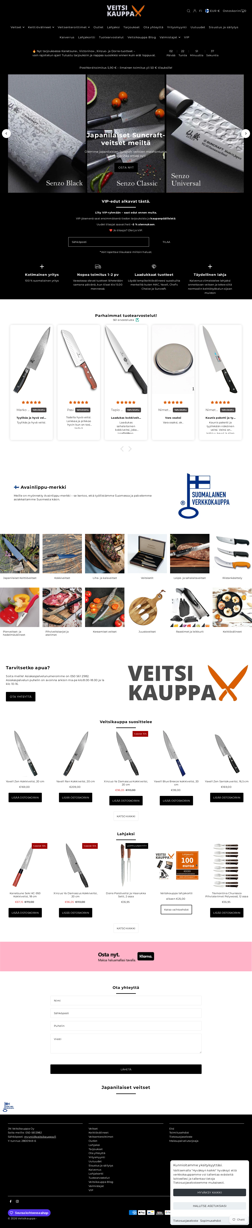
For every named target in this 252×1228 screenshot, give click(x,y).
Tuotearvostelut (99, 1177)
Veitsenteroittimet (101, 1136)
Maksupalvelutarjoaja (184, 1140)
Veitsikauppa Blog (101, 1181)
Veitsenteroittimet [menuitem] (72, 27)
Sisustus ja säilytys (101, 1165)
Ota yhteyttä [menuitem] (154, 27)
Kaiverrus (95, 1169)
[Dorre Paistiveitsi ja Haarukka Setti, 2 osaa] (126, 865)
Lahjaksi (126, 834)
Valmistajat (96, 1186)
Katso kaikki (126, 816)
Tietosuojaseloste (185, 1220)
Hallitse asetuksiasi (210, 1206)
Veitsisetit (147, 577)
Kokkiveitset (62, 577)
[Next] (245, 133)
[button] (123, 449)
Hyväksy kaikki (209, 1192)
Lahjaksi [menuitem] (113, 27)
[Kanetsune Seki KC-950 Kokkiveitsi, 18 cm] (25, 865)
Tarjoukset (96, 1149)
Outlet (93, 1140)
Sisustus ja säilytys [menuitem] (223, 27)
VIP (91, 1190)
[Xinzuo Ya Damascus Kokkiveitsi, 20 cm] (126, 753)
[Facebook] (10, 1201)
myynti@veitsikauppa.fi (40, 1136)
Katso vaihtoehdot (176, 909)
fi (200, 11)
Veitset (93, 1128)
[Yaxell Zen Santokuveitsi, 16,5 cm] (227, 753)
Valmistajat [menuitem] (169, 37)
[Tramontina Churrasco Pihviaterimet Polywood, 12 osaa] (227, 865)
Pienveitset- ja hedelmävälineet (14, 633)
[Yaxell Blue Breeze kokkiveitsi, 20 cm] (176, 753)
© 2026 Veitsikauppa (21, 1218)
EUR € (215, 11)
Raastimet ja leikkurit (190, 631)
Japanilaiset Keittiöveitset (19, 577)
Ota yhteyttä (21, 696)
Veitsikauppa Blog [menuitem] (142, 37)
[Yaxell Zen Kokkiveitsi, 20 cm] (25, 753)
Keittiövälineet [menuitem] (39, 27)
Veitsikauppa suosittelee (126, 722)
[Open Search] (188, 10)
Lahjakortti (96, 1173)
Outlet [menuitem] (99, 27)
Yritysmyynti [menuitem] (177, 27)
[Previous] (6, 133)
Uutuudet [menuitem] (198, 27)
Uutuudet (95, 1161)
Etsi (171, 1128)
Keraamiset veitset (105, 631)
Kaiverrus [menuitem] (67, 37)
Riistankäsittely (232, 577)
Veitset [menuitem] (16, 27)
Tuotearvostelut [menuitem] (111, 37)
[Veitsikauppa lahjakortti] (176, 865)
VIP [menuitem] (186, 37)
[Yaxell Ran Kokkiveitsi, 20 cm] (75, 753)
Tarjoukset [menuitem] (131, 27)
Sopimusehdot (210, 1220)
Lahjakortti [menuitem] (86, 37)
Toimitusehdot (179, 1132)
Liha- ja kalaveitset (105, 577)
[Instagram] (17, 1201)
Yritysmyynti (97, 1157)
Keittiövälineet (232, 631)
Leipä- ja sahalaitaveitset (190, 577)
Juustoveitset (147, 631)
